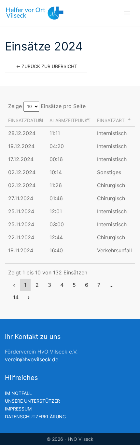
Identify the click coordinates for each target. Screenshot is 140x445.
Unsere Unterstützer (32, 401)
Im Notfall (18, 393)
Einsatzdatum (25, 120)
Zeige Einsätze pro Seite (47, 106)
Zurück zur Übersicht (49, 66)
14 (16, 297)
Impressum (18, 408)
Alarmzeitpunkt (70, 120)
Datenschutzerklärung (35, 416)
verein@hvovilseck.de (31, 359)
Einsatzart (111, 120)
